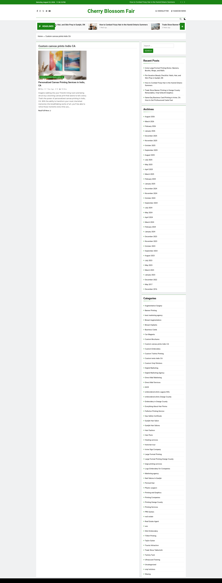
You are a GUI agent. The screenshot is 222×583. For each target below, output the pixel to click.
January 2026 (150, 131)
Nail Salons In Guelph (153, 478)
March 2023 (149, 270)
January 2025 (150, 184)
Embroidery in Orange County (156, 402)
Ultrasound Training (152, 560)
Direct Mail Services (152, 382)
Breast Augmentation (153, 320)
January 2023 (150, 275)
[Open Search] (181, 19)
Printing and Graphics (153, 493)
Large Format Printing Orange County (159, 459)
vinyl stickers (150, 569)
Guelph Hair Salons (152, 425)
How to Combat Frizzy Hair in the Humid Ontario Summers (152, 2)
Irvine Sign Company (153, 449)
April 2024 (149, 217)
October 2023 (150, 246)
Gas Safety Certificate (153, 416)
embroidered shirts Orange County (158, 397)
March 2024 (149, 222)
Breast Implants (151, 325)
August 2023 (150, 256)
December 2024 (151, 189)
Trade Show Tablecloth (154, 550)
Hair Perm (149, 435)
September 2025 (151, 150)
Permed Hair (150, 483)
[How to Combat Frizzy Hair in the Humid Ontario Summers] (75, 27)
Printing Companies (152, 497)
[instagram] (40, 11)
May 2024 (148, 213)
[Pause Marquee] (182, 26)
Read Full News (43, 110)
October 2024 (150, 198)
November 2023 (151, 241)
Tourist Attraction (152, 545)
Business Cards (151, 330)
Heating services (151, 440)
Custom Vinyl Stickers (153, 363)
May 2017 (148, 284)
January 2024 (150, 232)
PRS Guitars (149, 512)
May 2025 (148, 165)
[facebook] (37, 11)
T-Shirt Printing (150, 536)
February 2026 (150, 126)
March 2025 (149, 174)
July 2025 (148, 160)
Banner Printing (151, 310)
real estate (149, 517)
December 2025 (151, 136)
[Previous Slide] (180, 2)
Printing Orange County (154, 502)
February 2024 (150, 227)
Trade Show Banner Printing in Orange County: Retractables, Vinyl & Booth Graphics (179, 25)
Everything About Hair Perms (156, 406)
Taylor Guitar (150, 541)
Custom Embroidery (152, 349)
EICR (147, 387)
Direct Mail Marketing (153, 378)
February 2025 (150, 179)
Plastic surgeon (151, 488)
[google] (46, 11)
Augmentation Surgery (153, 306)
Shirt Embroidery (151, 531)
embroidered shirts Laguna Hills (157, 392)
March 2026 (149, 121)
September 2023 (151, 251)
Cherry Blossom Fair (111, 11)
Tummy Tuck (150, 555)
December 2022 (151, 280)
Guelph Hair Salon (152, 421)
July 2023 (148, 260)
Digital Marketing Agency (154, 373)
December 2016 (151, 289)
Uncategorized (150, 565)
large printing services (153, 464)
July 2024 (148, 208)
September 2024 (151, 203)
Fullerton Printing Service (154, 411)
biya (41, 89)
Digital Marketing (151, 368)
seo (146, 526)
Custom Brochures (152, 339)
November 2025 (151, 141)
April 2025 (149, 169)
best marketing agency (153, 315)
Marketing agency (152, 473)
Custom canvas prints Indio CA (51, 77)
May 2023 (148, 265)
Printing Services (151, 507)
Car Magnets (150, 334)
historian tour (150, 445)
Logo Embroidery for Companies (157, 469)
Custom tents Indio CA (154, 358)
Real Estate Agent (152, 521)
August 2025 (150, 155)
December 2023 (151, 236)
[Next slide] (184, 2)
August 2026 (150, 117)
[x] (43, 11)
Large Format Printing (153, 454)
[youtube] (49, 11)
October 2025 (150, 145)
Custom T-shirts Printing (154, 354)
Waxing (148, 574)
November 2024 (151, 193)
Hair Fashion (150, 430)
